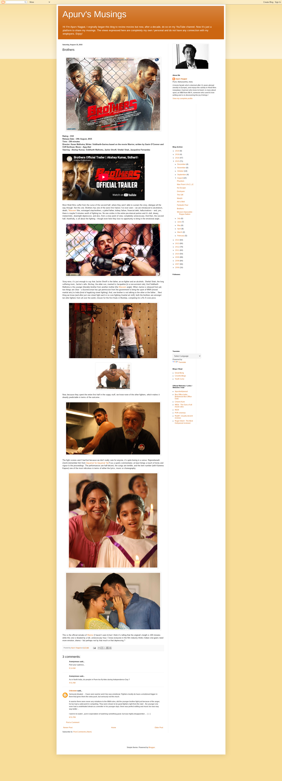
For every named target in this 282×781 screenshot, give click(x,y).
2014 (177, 240)
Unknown (73, 691)
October (180, 171)
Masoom (72, 210)
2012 (177, 247)
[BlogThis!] (101, 647)
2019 (177, 151)
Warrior (90, 635)
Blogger (152, 747)
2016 (177, 158)
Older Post (159, 728)
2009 (177, 257)
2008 (177, 261)
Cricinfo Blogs (180, 376)
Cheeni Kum (180, 402)
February (181, 236)
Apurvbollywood (181, 391)
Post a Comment (72, 722)
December (181, 164)
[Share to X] (104, 647)
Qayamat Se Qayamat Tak (97, 463)
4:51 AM (72, 683)
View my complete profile (183, 98)
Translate (182, 362)
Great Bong (179, 373)
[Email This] (99, 647)
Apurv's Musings (94, 14)
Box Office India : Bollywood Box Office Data (183, 397)
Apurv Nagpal (181, 79)
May (179, 225)
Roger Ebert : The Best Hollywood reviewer (184, 422)
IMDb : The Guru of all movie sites (183, 406)
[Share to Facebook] (107, 647)
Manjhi (179, 198)
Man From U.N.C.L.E (185, 184)
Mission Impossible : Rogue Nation (185, 213)
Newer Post (67, 728)
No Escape (181, 188)
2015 (177, 161)
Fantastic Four (182, 205)
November (181, 168)
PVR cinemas (180, 413)
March (180, 232)
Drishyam (181, 191)
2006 (177, 267)
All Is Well (181, 202)
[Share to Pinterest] (110, 647)
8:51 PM (72, 717)
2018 (177, 154)
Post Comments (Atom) (82, 732)
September (182, 175)
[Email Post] (94, 648)
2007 (177, 264)
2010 (177, 254)
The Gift (180, 195)
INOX (177, 410)
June (179, 222)
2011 (177, 250)
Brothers (180, 209)
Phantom (180, 181)
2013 (177, 243)
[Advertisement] (195, 122)
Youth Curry (179, 379)
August (180, 178)
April (179, 229)
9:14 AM (72, 668)
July (179, 218)
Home (113, 728)
